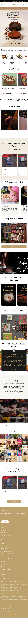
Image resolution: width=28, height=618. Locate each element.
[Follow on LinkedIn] (12, 602)
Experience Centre (5, 569)
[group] (14, 28)
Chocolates (18, 62)
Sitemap (3, 574)
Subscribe (5, 521)
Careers (3, 564)
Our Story (4, 425)
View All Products (14, 501)
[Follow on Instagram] (5, 602)
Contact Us (4, 572)
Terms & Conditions (6, 551)
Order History (4, 533)
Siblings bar (5, 169)
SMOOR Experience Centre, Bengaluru (14, 8)
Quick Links (4, 540)
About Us (3, 561)
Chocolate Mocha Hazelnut (8, 88)
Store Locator (4, 566)
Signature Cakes (4, 63)
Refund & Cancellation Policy (8, 553)
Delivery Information (6, 535)
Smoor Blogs (4, 546)
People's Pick (16, 149)
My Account (4, 527)
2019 (18, 425)
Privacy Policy (4, 548)
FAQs (2, 543)
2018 (11, 425)
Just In (10, 149)
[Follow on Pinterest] (9, 602)
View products (14, 246)
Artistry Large (22, 88)
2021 (23, 425)
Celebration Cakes (11, 63)
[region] (14, 28)
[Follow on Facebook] (1, 602)
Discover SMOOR (6, 558)
